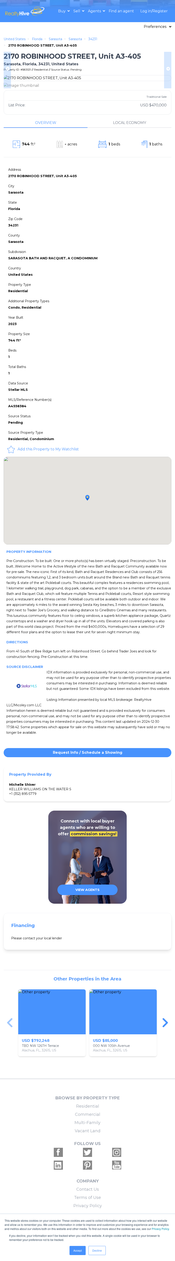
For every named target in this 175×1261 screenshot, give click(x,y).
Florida (37, 39)
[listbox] (87, 1023)
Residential (87, 1106)
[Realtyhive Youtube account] (116, 1165)
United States (15, 39)
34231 (92, 39)
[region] (87, 1023)
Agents (95, 11)
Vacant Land (87, 1130)
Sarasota (55, 39)
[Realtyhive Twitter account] (87, 1152)
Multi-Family (87, 1122)
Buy (62, 11)
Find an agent (121, 11)
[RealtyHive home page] (25, 11)
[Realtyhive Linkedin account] (58, 1165)
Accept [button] (77, 1250)
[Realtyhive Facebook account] (58, 1152)
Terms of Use (87, 1197)
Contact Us (87, 1189)
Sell (77, 11)
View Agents (87, 890)
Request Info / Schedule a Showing (87, 752)
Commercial (87, 1114)
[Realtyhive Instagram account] (116, 1152)
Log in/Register (154, 11)
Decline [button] (97, 1250)
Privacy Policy (87, 1205)
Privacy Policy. (161, 1229)
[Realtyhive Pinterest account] (87, 1165)
